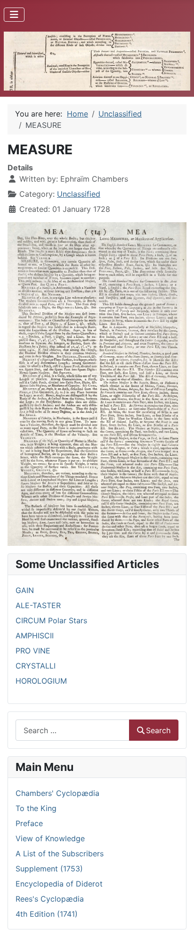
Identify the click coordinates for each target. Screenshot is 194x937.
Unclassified (78, 194)
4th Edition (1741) (47, 914)
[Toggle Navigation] (14, 15)
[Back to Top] (177, 919)
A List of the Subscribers (60, 853)
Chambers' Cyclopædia (57, 793)
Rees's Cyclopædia (50, 899)
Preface (29, 823)
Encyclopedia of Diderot (59, 883)
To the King (36, 808)
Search (158, 730)
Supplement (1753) (49, 868)
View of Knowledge (50, 838)
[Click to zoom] (97, 383)
